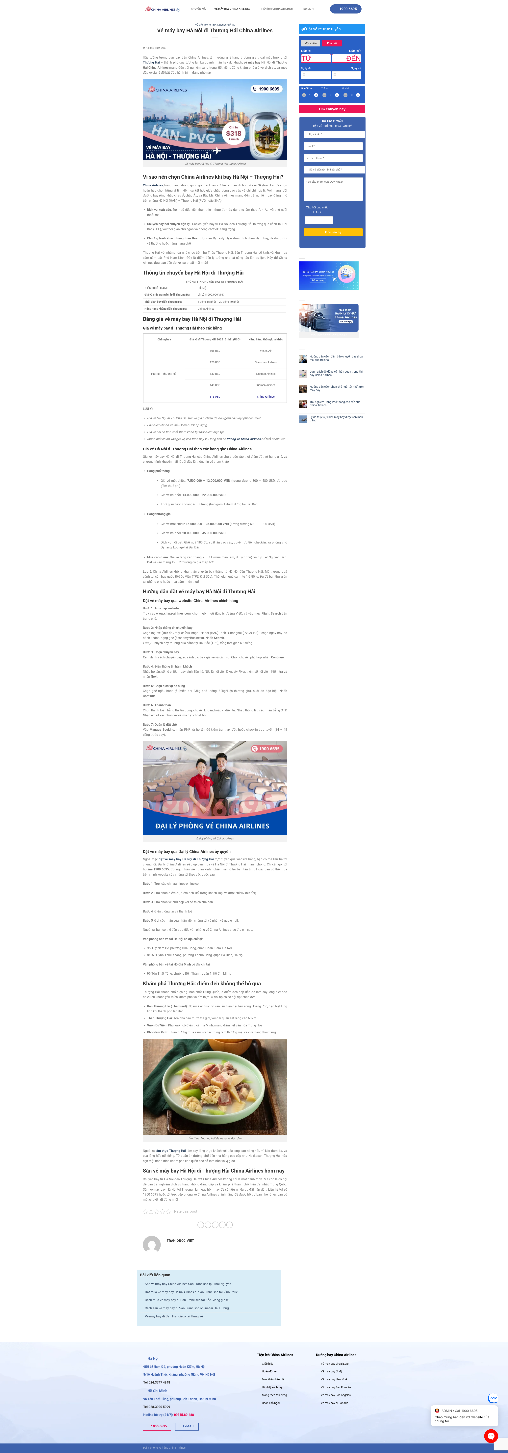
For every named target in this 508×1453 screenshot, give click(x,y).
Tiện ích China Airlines (277, 8)
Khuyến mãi (199, 8)
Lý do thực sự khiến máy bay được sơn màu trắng (336, 418)
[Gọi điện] (493, 1399)
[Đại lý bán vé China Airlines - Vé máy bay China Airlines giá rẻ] (163, 9)
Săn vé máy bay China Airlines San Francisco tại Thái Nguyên (188, 1284)
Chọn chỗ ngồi (271, 1403)
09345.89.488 (184, 1415)
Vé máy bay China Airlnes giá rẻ (215, 25)
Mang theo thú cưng (274, 1395)
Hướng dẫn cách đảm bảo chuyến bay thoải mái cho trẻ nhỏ (336, 358)
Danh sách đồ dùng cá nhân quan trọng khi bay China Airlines (336, 373)
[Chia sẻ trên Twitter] (208, 1225)
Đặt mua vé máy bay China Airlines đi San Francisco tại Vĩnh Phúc (191, 1292)
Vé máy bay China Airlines (232, 8)
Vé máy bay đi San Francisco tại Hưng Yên (175, 1316)
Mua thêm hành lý (273, 1379)
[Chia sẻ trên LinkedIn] (229, 1225)
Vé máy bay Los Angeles (336, 1395)
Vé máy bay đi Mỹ (331, 1371)
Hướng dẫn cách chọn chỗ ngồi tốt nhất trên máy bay (337, 388)
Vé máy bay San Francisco (337, 1387)
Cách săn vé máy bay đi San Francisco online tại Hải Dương (187, 1308)
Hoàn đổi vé (269, 1371)
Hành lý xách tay (272, 1387)
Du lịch (308, 8)
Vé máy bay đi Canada (334, 1403)
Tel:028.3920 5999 (156, 1407)
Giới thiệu (267, 1363)
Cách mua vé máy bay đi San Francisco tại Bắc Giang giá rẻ (187, 1300)
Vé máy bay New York (334, 1379)
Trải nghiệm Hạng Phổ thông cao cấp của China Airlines (335, 403)
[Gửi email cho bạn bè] (215, 1225)
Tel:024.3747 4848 (156, 1382)
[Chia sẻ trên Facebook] (200, 1225)
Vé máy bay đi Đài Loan (335, 1363)
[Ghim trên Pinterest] (222, 1225)
